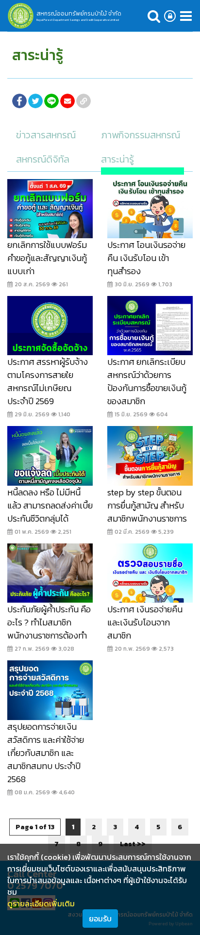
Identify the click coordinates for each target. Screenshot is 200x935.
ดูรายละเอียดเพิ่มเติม (41, 903)
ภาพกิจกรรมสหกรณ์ (140, 135)
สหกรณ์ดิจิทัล (42, 159)
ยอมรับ (100, 918)
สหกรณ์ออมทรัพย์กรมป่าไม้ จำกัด (78, 13)
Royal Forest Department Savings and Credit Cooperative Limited (77, 20)
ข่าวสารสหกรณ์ (46, 135)
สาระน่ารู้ (117, 159)
